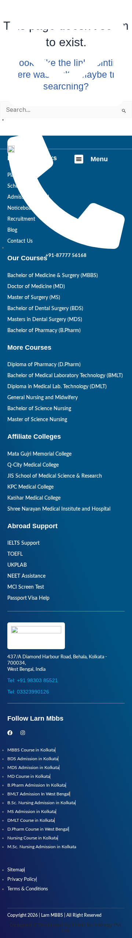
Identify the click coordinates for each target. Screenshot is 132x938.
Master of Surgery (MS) (33, 297)
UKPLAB (17, 565)
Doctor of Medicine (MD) (36, 286)
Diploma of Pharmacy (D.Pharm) (44, 364)
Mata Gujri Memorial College (39, 454)
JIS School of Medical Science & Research (54, 476)
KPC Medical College (30, 487)
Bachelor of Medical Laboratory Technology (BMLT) (65, 375)
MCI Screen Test (25, 587)
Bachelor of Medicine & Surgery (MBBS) (52, 275)
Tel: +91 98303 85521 (32, 680)
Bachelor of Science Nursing (39, 408)
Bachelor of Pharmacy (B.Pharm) (44, 330)
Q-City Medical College (33, 465)
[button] (78, 159)
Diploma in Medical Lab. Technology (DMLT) (57, 386)
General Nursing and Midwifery (42, 397)
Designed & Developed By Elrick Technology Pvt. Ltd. (66, 928)
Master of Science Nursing (37, 419)
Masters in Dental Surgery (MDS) (44, 319)
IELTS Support (23, 543)
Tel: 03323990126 (28, 692)
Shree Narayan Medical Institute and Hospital (58, 509)
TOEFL (15, 554)
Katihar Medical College (33, 498)
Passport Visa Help (28, 598)
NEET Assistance (26, 576)
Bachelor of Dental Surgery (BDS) (45, 308)
